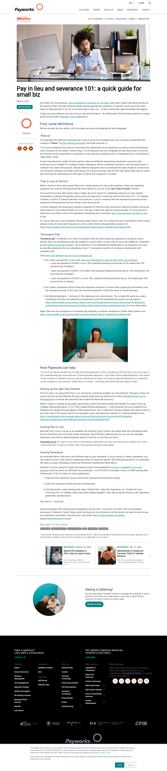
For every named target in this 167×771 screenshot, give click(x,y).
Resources (132, 10)
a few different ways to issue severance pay (71, 255)
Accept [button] (119, 765)
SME (84, 529)
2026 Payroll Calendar (93, 690)
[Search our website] (149, 3)
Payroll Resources (59, 529)
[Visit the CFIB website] (140, 723)
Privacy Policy (105, 752)
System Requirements (90, 702)
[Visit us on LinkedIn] (121, 681)
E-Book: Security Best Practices (93, 695)
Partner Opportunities (70, 683)
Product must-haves (93, 681)
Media (120, 10)
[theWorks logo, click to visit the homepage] (24, 19)
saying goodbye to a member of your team (88, 103)
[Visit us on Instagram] (128, 681)
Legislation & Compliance (90, 669)
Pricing (96, 10)
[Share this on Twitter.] (25, 148)
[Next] (148, 555)
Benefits (17, 706)
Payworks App (43, 685)
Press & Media (67, 698)
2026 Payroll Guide (92, 685)
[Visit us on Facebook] (115, 681)
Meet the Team (67, 668)
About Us (108, 10)
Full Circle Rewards (69, 687)
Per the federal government (72, 143)
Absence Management (19, 677)
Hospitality (103, 529)
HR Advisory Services (22, 695)
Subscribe (90, 657)
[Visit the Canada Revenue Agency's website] (107, 723)
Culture (109, 19)
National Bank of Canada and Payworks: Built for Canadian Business (130, 553)
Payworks (64, 117)
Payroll (73, 117)
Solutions (84, 10)
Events (64, 702)
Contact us (20, 657)
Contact (146, 10)
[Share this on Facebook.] (19, 148)
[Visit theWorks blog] (146, 681)
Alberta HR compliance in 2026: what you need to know (77, 552)
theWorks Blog (67, 706)
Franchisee (92, 529)
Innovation (144, 19)
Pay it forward (95, 19)
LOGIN (141, 3)
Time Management (21, 683)
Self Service (18, 710)
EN (130, 3)
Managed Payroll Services (20, 701)
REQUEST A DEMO (94, 604)
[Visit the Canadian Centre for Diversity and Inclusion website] (53, 723)
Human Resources (21, 672)
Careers (65, 672)
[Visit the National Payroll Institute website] (74, 723)
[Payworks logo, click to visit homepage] (29, 8)
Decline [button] (131, 765)
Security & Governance (66, 692)
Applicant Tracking (21, 687)
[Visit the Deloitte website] (30, 723)
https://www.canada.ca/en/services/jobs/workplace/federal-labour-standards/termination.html (85, 227)
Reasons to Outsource (89, 675)
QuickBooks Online (45, 668)
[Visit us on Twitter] (134, 681)
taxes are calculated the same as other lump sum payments (109, 260)
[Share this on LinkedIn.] (31, 148)
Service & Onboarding (66, 677)
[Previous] (41, 555)
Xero (40, 672)
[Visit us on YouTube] (140, 681)
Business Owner (74, 529)
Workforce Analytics (22, 691)
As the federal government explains (57, 245)
